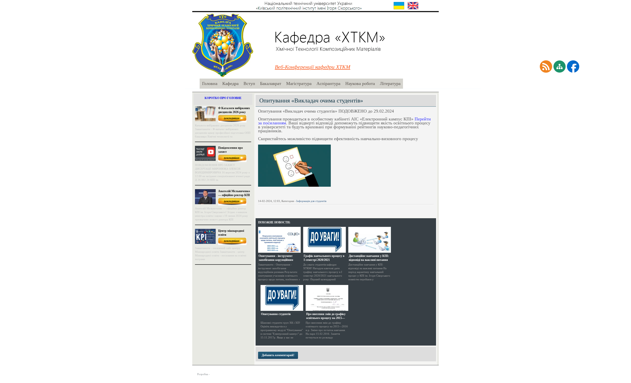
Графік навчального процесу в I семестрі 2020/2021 (324, 258)
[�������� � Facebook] (268, 209)
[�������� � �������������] (301, 209)
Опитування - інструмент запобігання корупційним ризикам (276, 258)
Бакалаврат (270, 83)
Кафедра (230, 83)
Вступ (249, 83)
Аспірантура (328, 83)
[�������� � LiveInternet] (281, 209)
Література (390, 83)
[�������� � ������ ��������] (288, 209)
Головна (209, 83)
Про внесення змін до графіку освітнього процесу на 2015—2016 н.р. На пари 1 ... (326, 316)
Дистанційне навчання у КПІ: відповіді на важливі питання (369, 258)
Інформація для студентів (311, 201)
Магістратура (299, 83)
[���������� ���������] (261, 209)
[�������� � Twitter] (274, 209)
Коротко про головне (223, 98)
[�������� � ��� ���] (294, 209)
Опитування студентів (276, 314)
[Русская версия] (427, 5)
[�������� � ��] (308, 209)
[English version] (413, 5)
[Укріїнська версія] (399, 5)
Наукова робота (360, 83)
